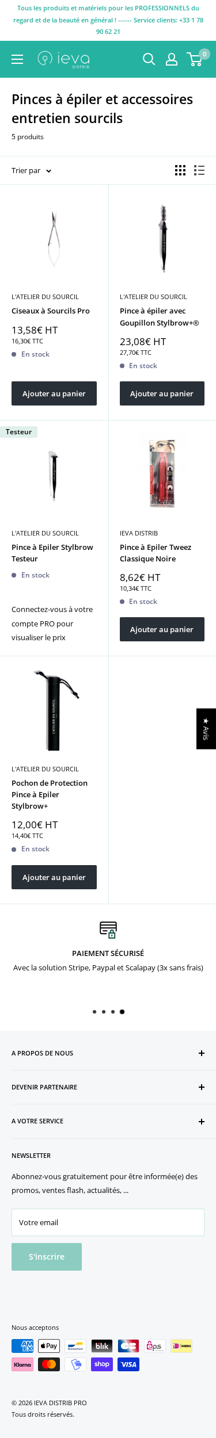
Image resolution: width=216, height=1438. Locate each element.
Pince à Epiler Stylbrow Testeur (52, 553)
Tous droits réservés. (43, 1414)
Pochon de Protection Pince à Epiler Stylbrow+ (50, 794)
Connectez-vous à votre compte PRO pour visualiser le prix (52, 623)
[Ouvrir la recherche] (149, 59)
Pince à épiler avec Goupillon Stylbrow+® (159, 316)
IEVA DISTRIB (139, 533)
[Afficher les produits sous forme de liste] (199, 170)
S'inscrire (47, 1256)
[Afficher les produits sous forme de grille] (180, 170)
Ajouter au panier (54, 393)
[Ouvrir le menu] (17, 59)
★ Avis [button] (206, 729)
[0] (195, 59)
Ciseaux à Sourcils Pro (51, 310)
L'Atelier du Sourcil (45, 296)
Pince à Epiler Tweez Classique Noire (155, 553)
